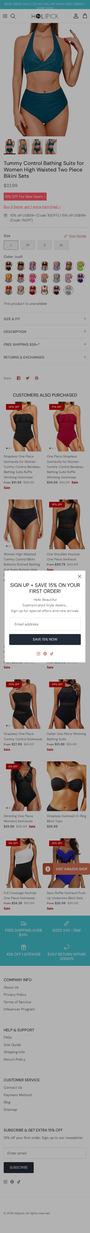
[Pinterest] (45, 653)
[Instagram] (38, 653)
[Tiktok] (52, 653)
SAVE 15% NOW (45, 639)
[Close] (80, 576)
